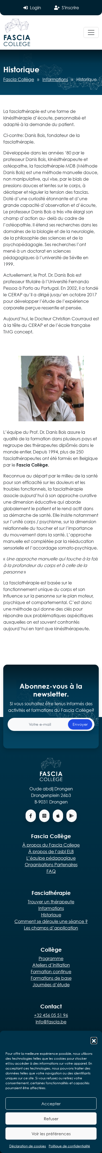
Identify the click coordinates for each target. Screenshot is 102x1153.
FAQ (51, 871)
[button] (94, 1040)
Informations (55, 79)
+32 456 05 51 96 (51, 1015)
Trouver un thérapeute (51, 901)
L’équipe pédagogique (51, 858)
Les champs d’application (51, 928)
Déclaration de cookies (27, 1146)
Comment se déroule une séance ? (51, 921)
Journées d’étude (51, 984)
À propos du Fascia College (51, 845)
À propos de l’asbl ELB (51, 851)
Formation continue (51, 971)
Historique (51, 915)
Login (35, 7)
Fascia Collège (18, 79)
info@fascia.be (51, 1021)
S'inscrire (70, 7)
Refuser (51, 1118)
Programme (51, 958)
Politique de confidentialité (69, 1146)
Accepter (51, 1103)
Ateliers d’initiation (51, 965)
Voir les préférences (51, 1133)
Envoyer (80, 724)
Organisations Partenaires (51, 864)
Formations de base (51, 978)
